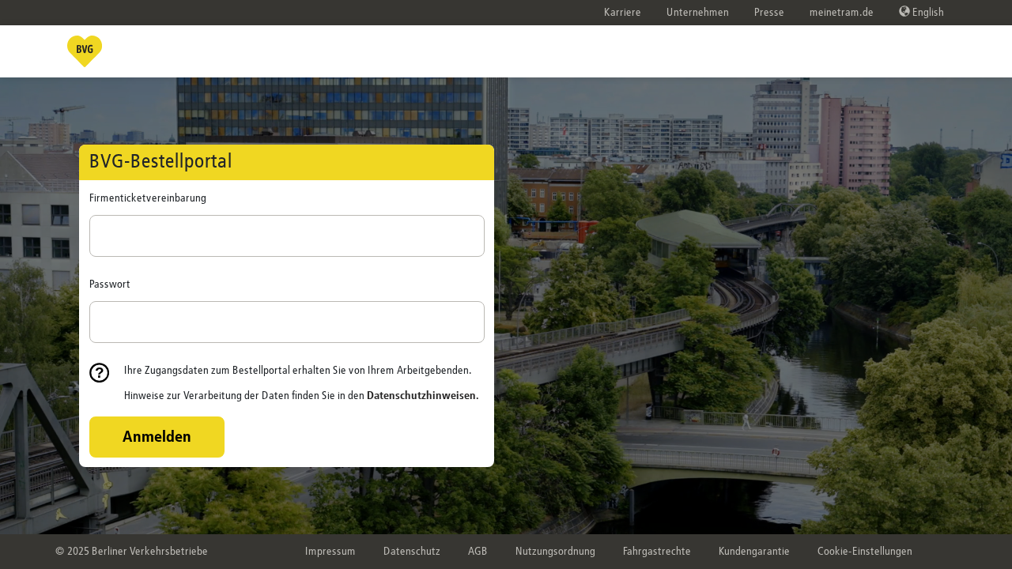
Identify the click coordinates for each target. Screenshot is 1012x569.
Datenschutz (411, 551)
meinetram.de (842, 12)
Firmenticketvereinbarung (147, 198)
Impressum (330, 551)
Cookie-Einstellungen (865, 551)
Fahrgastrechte (657, 551)
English (927, 12)
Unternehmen (697, 12)
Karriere (622, 12)
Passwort (109, 284)
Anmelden (157, 437)
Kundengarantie (754, 551)
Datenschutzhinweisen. (423, 395)
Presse (769, 12)
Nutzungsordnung (555, 551)
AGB (478, 551)
